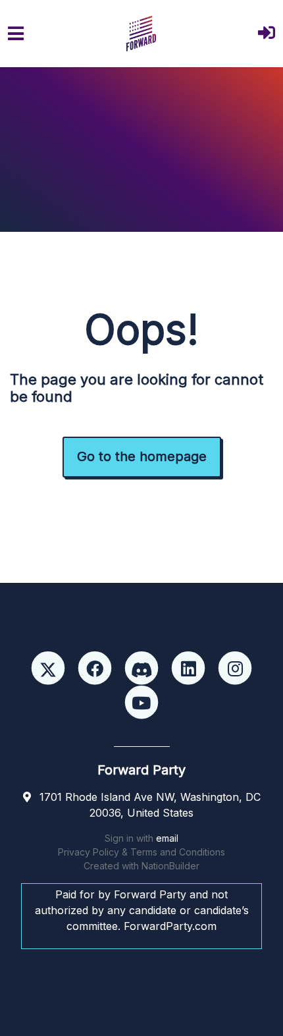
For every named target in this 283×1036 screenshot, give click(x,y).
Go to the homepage (142, 456)
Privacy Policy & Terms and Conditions (141, 852)
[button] (266, 34)
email (167, 838)
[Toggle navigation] (16, 33)
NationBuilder (170, 865)
